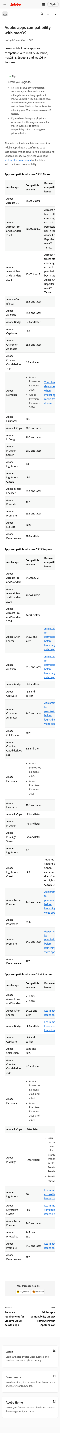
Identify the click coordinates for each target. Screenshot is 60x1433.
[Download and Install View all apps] (56, 13)
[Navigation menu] (4, 4)
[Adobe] (15, 4)
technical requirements (18, 160)
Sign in (53, 4)
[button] (43, 4)
